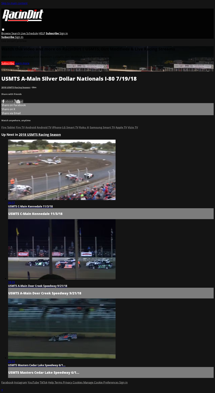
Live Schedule (29, 33)
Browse (6, 33)
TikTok (43, 382)
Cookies (78, 382)
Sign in (63, 33)
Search (16, 33)
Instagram (20, 382)
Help (51, 382)
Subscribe (8, 63)
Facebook (7, 101)
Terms (59, 382)
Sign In (19, 37)
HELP (42, 33)
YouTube (33, 382)
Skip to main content (14, 3)
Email (19, 101)
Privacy (68, 382)
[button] (3, 30)
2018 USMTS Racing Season (16, 87)
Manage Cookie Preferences (101, 382)
